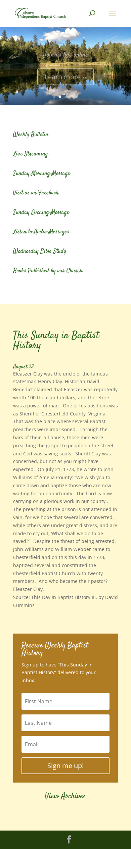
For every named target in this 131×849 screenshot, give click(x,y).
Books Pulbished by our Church (48, 270)
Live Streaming (30, 154)
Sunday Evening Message (41, 212)
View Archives (65, 796)
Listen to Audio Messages (41, 232)
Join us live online (65, 52)
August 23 (23, 367)
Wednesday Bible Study (39, 251)
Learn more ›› (65, 73)
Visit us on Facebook (36, 193)
